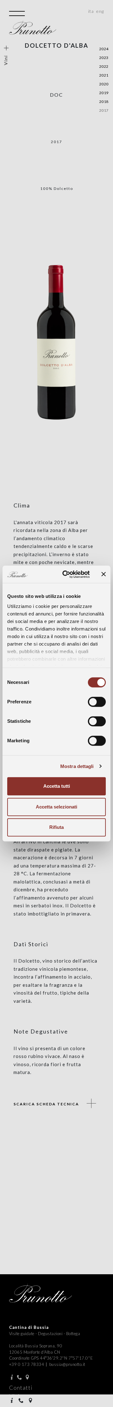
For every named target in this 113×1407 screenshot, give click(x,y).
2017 (104, 110)
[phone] (22, 1401)
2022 (104, 66)
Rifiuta (56, 827)
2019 (104, 92)
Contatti (21, 1387)
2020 (104, 84)
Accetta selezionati (56, 806)
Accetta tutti (56, 786)
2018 (104, 101)
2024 (104, 48)
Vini (5, 59)
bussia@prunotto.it (67, 1364)
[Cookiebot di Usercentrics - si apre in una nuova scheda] (66, 574)
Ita (91, 11)
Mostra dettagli (77, 766)
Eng (100, 11)
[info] (12, 1401)
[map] (31, 1401)
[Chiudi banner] (103, 574)
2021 (104, 75)
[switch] (97, 702)
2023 (104, 57)
